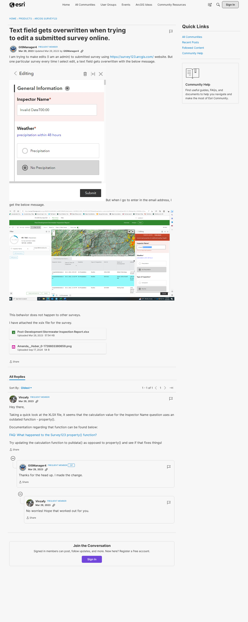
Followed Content (193, 47)
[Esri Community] (17, 5)
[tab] (17, 376)
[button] (57, 134)
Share (14, 362)
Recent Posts (190, 42)
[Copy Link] (82, 51)
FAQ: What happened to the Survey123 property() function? (53, 435)
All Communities (192, 36)
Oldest (25, 388)
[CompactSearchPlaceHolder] (218, 4)
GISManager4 (28, 47)
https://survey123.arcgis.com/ (132, 57)
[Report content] (170, 31)
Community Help (192, 53)
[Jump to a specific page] (171, 388)
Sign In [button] (91, 559)
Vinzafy (24, 397)
